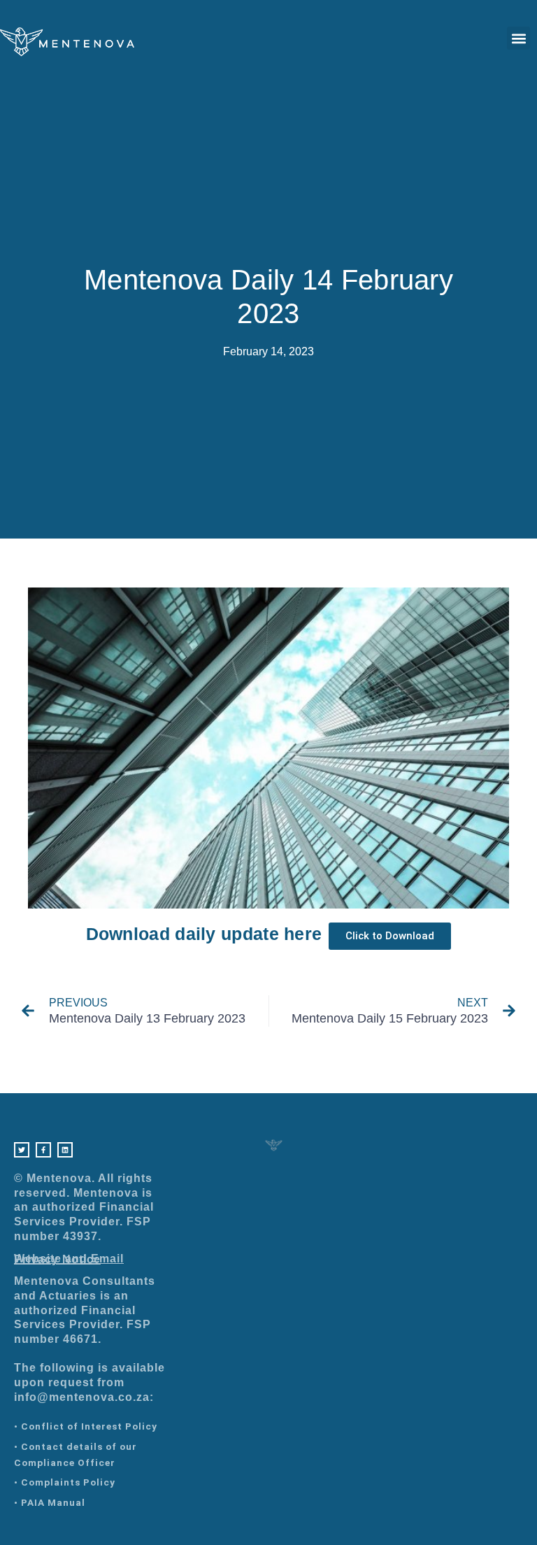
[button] (518, 38)
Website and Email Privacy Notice (69, 1259)
